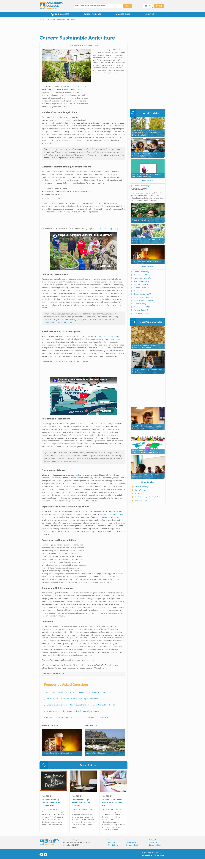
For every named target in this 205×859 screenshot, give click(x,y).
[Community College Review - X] (41, 855)
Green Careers (140, 275)
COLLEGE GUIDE (123, 14)
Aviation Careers (141, 310)
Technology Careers (143, 294)
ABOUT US (149, 14)
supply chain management (107, 336)
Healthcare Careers (142, 278)
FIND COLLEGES (62, 14)
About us (111, 842)
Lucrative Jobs (140, 304)
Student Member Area (134, 840)
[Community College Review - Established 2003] (51, 6)
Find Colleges (113, 845)
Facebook (46, 855)
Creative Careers (141, 291)
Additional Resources (53, 673)
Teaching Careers (141, 281)
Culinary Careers (141, 284)
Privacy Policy (159, 855)
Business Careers (141, 288)
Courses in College (142, 486)
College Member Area (157, 840)
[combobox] (97, 6)
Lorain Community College (108, 228)
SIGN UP (159, 6)
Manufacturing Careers (143, 300)
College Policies (141, 500)
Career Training (140, 490)
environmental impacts (51, 123)
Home (110, 840)
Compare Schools (132, 845)
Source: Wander (75, 157)
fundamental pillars (73, 475)
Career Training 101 (142, 307)
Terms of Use (147, 855)
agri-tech (92, 423)
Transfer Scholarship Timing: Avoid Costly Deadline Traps (51, 802)
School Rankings (155, 845)
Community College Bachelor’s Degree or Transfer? (81, 802)
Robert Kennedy (94, 45)
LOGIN (147, 6)
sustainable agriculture (77, 86)
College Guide (131, 842)
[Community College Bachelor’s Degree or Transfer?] (83, 782)
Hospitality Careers (142, 313)
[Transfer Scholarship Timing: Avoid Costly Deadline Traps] (53, 782)
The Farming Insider (71, 461)
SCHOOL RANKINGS (92, 14)
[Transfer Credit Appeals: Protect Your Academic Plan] (113, 782)
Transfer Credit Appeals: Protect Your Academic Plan (112, 802)
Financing (138, 493)
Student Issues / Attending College (148, 497)
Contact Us (153, 842)
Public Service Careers (143, 297)
